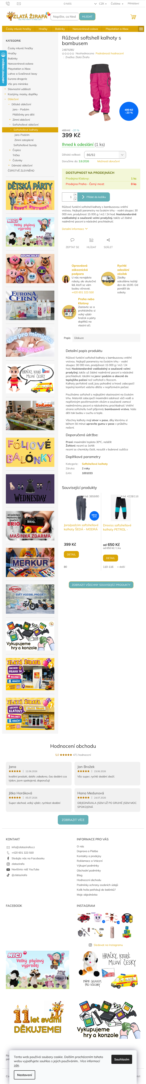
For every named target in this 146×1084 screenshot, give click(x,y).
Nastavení (24, 1075)
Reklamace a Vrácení (89, 861)
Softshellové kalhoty (25, 129)
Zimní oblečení (21, 119)
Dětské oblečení (21, 104)
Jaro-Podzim (21, 135)
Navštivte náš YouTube (25, 869)
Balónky (12, 58)
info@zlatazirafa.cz (23, 847)
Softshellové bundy (25, 145)
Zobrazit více (73, 820)
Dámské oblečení (22, 165)
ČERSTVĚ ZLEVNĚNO (21, 170)
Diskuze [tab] (79, 338)
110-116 (108, 566)
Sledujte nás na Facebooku (28, 858)
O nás (67, 3)
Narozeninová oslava (20, 63)
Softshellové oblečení (25, 124)
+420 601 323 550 (83, 292)
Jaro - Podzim (21, 109)
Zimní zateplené (24, 140)
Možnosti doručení (108, 161)
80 (65, 566)
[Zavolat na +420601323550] (11, 3)
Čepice (17, 150)
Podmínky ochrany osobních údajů (97, 885)
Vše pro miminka (18, 84)
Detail (71, 554)
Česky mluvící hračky (20, 48)
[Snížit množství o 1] (75, 199)
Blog (79, 875)
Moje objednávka (87, 894)
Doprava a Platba (87, 851)
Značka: (77, 57)
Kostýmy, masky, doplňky (23, 94)
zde (16, 1065)
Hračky (12, 53)
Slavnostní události (19, 89)
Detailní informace (73, 229)
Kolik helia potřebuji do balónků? (96, 889)
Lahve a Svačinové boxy (22, 73)
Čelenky (17, 160)
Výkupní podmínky (88, 865)
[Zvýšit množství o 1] (75, 195)
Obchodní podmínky (89, 870)
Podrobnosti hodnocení (110, 53)
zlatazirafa (18, 864)
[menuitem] (18, 29)
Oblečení (13, 99)
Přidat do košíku (96, 197)
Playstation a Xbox (19, 68)
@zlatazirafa (19, 875)
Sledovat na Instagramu (108, 945)
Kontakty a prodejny (89, 856)
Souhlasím (121, 1059)
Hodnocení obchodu (73, 746)
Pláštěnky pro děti (23, 114)
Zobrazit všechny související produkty (101, 585)
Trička (16, 155)
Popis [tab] (67, 338)
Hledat (87, 16)
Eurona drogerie (17, 79)
